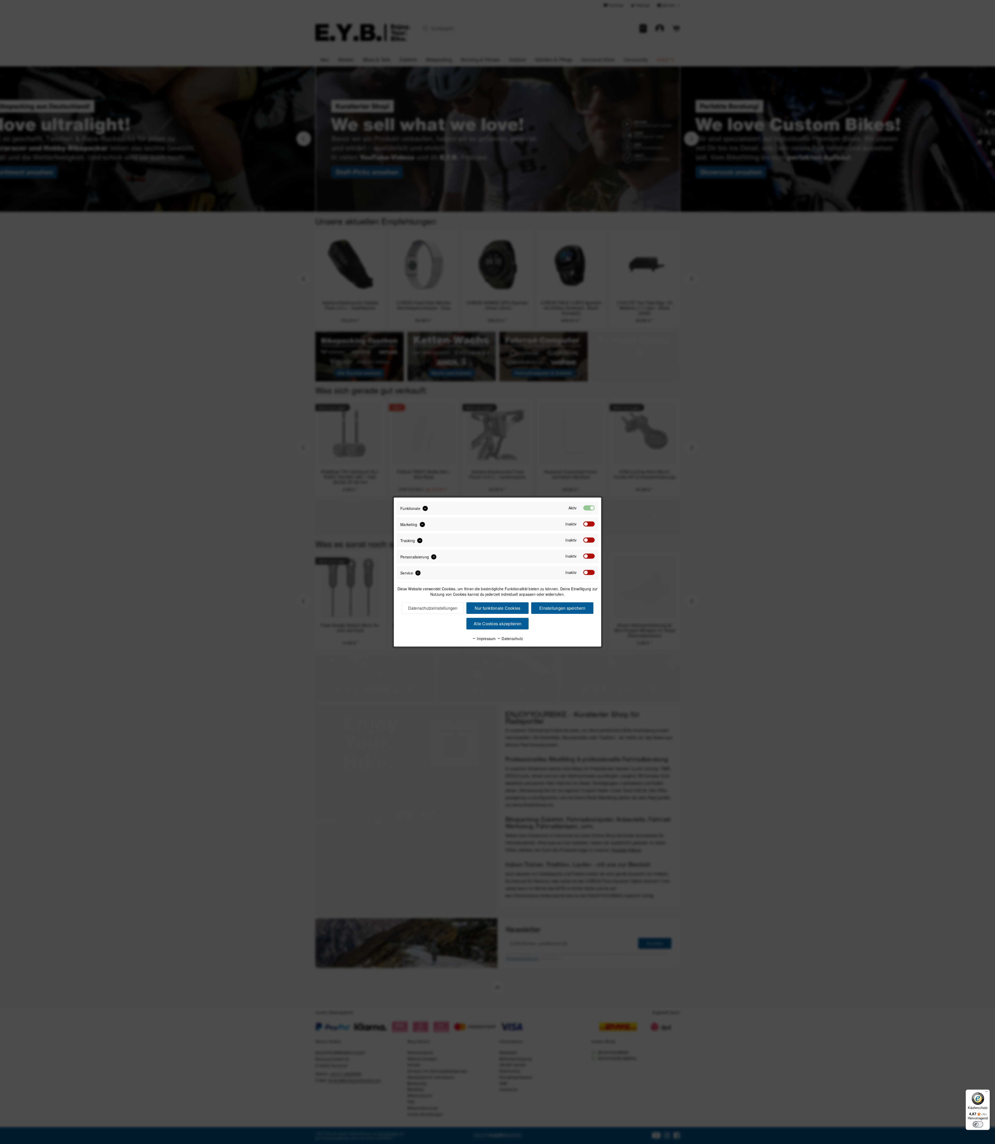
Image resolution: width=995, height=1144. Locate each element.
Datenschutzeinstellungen (433, 608)
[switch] (978, 1124)
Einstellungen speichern (562, 608)
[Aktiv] (589, 507)
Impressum (486, 638)
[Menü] (987, 1093)
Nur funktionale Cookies (498, 608)
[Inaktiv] (589, 524)
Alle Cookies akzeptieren (497, 624)
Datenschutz (512, 638)
